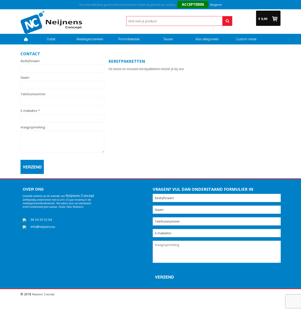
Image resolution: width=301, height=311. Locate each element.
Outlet (51, 39)
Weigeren (216, 5)
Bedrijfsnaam (30, 61)
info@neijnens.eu (43, 227)
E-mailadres (30, 110)
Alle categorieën (207, 39)
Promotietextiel (129, 39)
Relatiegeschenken (89, 39)
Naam (24, 77)
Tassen (168, 39)
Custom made (246, 39)
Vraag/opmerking (32, 127)
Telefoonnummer (33, 94)
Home (26, 39)
